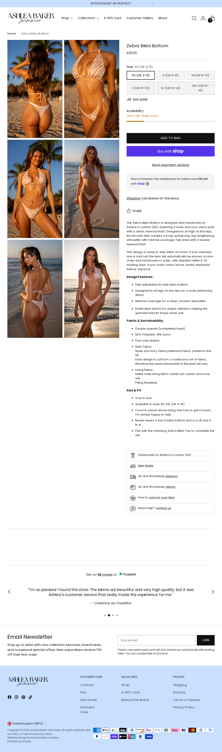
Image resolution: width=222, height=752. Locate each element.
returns (170, 487)
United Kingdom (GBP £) (28, 723)
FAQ (83, 692)
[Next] (152, 3)
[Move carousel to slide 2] (109, 615)
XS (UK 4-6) (141, 75)
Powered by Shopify (19, 741)
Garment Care (87, 709)
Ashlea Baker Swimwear (46, 730)
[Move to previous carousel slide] (201, 550)
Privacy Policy (183, 707)
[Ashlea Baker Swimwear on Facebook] (10, 698)
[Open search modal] (194, 18)
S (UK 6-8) (171, 75)
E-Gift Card (130, 692)
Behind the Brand (135, 700)
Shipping (133, 198)
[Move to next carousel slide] (211, 550)
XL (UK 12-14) (170, 88)
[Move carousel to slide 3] (113, 615)
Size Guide (145, 465)
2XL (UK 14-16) (200, 88)
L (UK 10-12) (140, 88)
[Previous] (69, 3)
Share (137, 211)
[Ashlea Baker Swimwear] (31, 18)
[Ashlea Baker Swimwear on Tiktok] (30, 698)
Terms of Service (186, 700)
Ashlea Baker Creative (45, 737)
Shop (125, 685)
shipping (171, 476)
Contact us (163, 508)
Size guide (140, 99)
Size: (140, 66)
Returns (179, 692)
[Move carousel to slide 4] (117, 615)
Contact (87, 685)
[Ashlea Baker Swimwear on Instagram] (17, 698)
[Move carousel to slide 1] (105, 615)
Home (11, 33)
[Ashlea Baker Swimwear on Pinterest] (23, 698)
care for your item (162, 497)
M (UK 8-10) (200, 75)
